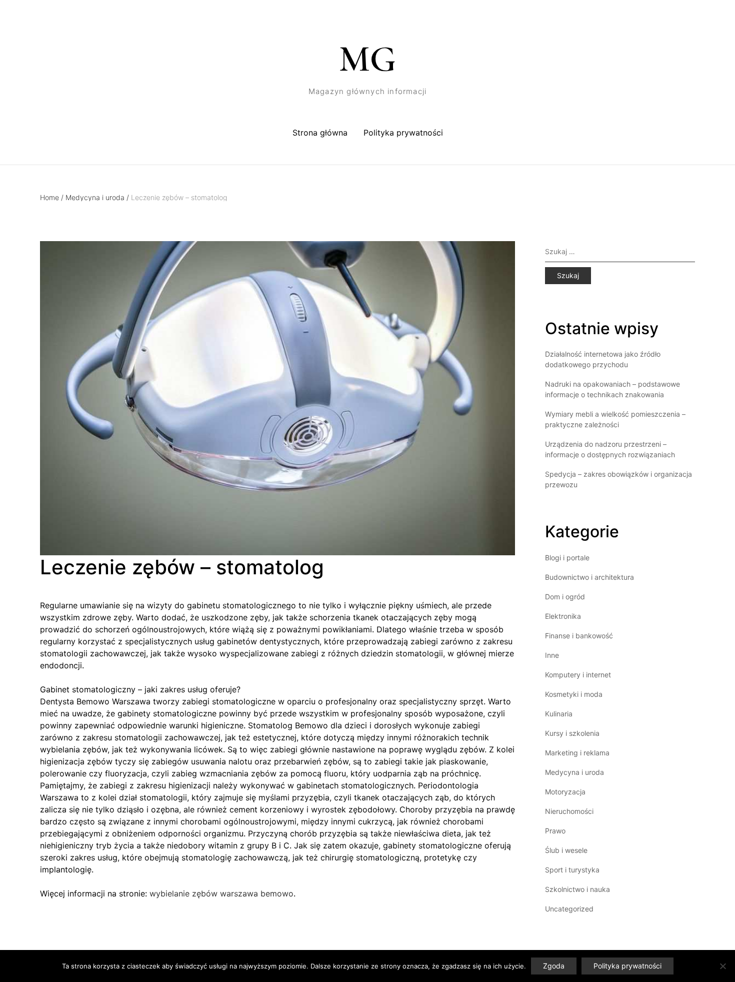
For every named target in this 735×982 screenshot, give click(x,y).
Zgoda (553, 965)
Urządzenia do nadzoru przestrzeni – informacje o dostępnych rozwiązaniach (610, 449)
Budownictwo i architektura (589, 577)
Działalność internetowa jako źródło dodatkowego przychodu (602, 359)
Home (52, 197)
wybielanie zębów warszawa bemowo (222, 893)
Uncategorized (569, 908)
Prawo (555, 830)
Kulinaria (558, 713)
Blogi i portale (567, 557)
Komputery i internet (578, 674)
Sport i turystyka (572, 869)
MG (367, 59)
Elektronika (563, 616)
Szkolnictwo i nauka (577, 889)
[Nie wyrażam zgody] (723, 966)
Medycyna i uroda (97, 197)
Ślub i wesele (566, 850)
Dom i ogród (565, 596)
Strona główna (320, 133)
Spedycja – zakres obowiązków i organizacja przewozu (618, 479)
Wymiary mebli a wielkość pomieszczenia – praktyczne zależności (615, 419)
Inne (552, 655)
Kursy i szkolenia (572, 733)
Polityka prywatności (403, 133)
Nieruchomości (569, 811)
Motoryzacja (565, 791)
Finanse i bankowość (579, 635)
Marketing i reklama (577, 752)
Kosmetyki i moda (573, 694)
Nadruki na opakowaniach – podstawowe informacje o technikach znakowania (612, 389)
